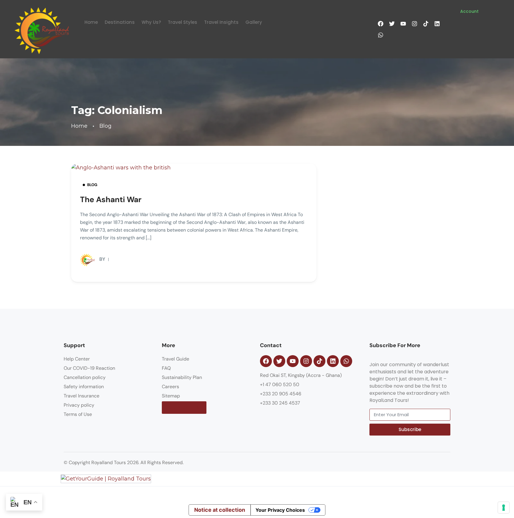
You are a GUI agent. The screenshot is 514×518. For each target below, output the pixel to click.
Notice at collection (219, 510)
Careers (170, 386)
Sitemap (171, 396)
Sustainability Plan (182, 377)
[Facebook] (380, 23)
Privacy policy (79, 405)
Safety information (84, 386)
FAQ (166, 368)
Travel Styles (182, 22)
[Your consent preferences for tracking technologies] (503, 507)
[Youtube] (403, 23)
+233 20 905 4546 (280, 394)
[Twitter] (391, 23)
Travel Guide (175, 359)
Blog (105, 126)
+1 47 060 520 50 (279, 384)
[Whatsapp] (380, 34)
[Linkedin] (437, 23)
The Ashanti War (111, 199)
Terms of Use (78, 414)
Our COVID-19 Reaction (89, 368)
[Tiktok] (425, 23)
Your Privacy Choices (280, 510)
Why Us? (151, 22)
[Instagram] (414, 23)
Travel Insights (221, 22)
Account (469, 11)
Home (91, 22)
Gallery (253, 22)
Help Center (77, 359)
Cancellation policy (85, 377)
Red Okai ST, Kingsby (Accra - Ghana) (301, 375)
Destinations (120, 22)
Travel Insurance (81, 396)
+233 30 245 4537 (280, 403)
